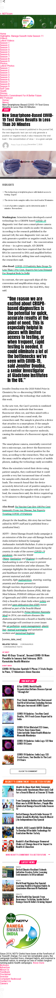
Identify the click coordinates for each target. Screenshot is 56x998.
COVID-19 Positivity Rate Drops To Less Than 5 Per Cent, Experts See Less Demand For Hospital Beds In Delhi (27, 270)
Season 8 (4, 59)
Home (3, 33)
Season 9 (4, 61)
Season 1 (4, 43)
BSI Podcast (6, 98)
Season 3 (4, 47)
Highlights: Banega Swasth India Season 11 (22, 36)
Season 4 (4, 49)
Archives (4, 965)
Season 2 (4, 45)
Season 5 (4, 52)
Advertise (5, 967)
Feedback (5, 972)
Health (3, 91)
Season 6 (4, 54)
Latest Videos (7, 40)
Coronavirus (26, 644)
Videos (3, 38)
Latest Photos (7, 65)
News (5, 102)
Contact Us (5, 981)
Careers (4, 983)
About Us (4, 969)
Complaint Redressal (10, 979)
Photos (3, 63)
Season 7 (4, 56)
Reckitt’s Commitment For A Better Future (20, 95)
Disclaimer (5, 974)
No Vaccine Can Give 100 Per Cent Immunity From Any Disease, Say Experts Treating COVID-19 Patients (26, 510)
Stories (3, 93)
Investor (4, 976)
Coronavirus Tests (12, 647)
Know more (38, 962)
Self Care (4, 88)
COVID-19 (40, 220)
